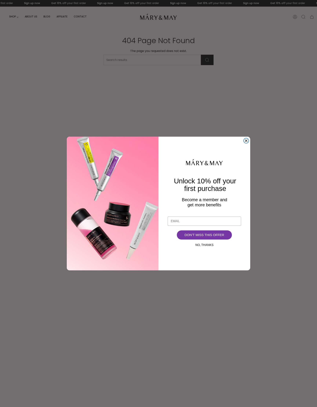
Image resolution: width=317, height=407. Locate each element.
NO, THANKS (204, 245)
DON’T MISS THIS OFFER (204, 235)
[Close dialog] (246, 140)
